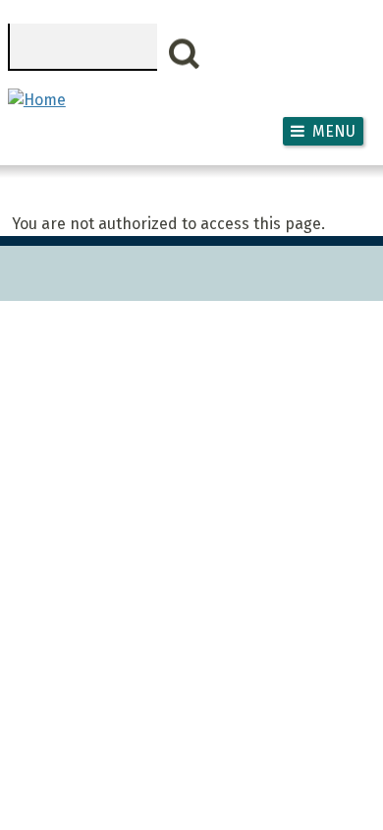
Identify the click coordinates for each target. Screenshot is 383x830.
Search (184, 54)
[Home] (37, 100)
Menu (334, 131)
